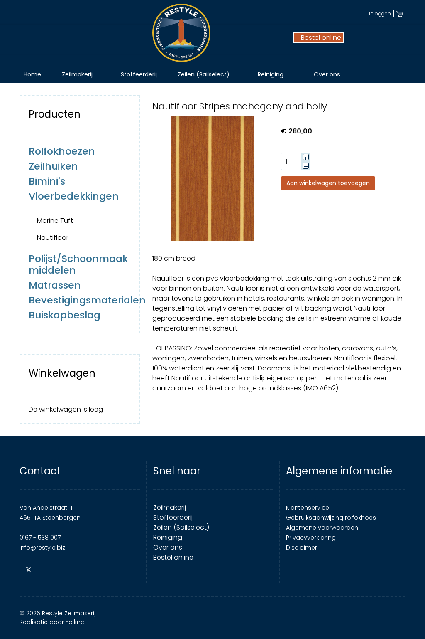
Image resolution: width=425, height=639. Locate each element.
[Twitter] (29, 570)
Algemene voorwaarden (322, 527)
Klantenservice (307, 507)
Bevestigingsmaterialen (87, 300)
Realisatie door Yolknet (53, 622)
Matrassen (55, 285)
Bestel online (173, 557)
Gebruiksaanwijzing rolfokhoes (331, 517)
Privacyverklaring (311, 537)
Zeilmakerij (77, 74)
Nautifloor (52, 237)
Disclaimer (301, 547)
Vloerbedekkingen (74, 196)
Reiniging (270, 74)
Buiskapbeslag (64, 315)
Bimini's (47, 181)
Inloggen (380, 13)
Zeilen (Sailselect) (204, 74)
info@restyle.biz (42, 547)
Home (32, 74)
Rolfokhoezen (62, 151)
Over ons (327, 74)
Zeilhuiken (53, 166)
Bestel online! (321, 37)
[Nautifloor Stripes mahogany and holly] (212, 178)
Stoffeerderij (139, 74)
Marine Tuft (55, 220)
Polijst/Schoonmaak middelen (78, 264)
